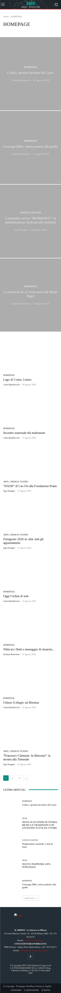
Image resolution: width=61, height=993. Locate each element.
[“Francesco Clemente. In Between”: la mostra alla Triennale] (30, 730)
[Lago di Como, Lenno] (30, 354)
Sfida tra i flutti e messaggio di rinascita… (29, 649)
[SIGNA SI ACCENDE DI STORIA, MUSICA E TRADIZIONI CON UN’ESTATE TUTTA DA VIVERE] (11, 823)
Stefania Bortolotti (11, 654)
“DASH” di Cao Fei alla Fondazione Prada (30, 486)
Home (6, 16)
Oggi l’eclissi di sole (15, 596)
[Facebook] (30, 956)
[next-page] (26, 778)
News (24, 818)
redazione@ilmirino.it (34, 940)
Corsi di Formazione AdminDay (39, 30)
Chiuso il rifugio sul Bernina (21, 702)
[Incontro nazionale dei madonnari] (30, 407)
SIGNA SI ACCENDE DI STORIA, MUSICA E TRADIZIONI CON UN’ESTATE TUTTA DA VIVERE (40, 825)
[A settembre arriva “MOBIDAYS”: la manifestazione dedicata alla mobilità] (30, 221)
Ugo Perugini (9, 491)
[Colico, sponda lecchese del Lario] (30, 73)
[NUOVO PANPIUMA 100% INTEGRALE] (11, 864)
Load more (29, 898)
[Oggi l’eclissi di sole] (30, 571)
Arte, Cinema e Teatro (14, 30)
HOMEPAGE (30, 67)
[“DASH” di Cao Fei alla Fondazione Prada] (30, 461)
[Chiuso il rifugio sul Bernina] (30, 677)
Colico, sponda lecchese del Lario (39, 805)
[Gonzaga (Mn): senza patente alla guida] (30, 147)
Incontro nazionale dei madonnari (24, 432)
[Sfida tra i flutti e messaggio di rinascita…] (30, 624)
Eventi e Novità (30, 212)
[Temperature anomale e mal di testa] (11, 844)
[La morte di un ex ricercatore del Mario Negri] (30, 295)
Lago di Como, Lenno (17, 379)
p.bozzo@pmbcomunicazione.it (34, 950)
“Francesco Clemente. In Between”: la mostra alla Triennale (26, 757)
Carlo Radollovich (11, 384)
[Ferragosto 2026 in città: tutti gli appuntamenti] (30, 514)
